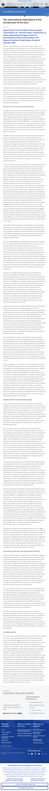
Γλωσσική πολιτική (38, 742)
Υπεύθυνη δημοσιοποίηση (24, 735)
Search (42, 4)
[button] (46, 1)
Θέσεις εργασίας (6, 732)
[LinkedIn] (31, 753)
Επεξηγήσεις (5, 734)
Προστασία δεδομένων (39, 729)
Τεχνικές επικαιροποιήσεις (24, 733)
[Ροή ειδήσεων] (46, 753)
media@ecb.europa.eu (38, 713)
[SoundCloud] (42, 753)
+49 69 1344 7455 (36, 710)
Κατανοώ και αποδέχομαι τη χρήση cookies (25, 784)
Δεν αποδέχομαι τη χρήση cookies (25, 788)
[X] (28, 753)
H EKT (3, 729)
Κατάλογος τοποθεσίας (7, 746)
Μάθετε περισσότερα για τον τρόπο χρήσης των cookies (38, 779)
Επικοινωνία (5, 740)
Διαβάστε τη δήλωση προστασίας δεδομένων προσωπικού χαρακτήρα (14, 779)
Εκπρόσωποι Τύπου (11, 713)
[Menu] (46, 4)
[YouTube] (39, 753)
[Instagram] (35, 753)
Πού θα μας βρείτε (7, 742)
